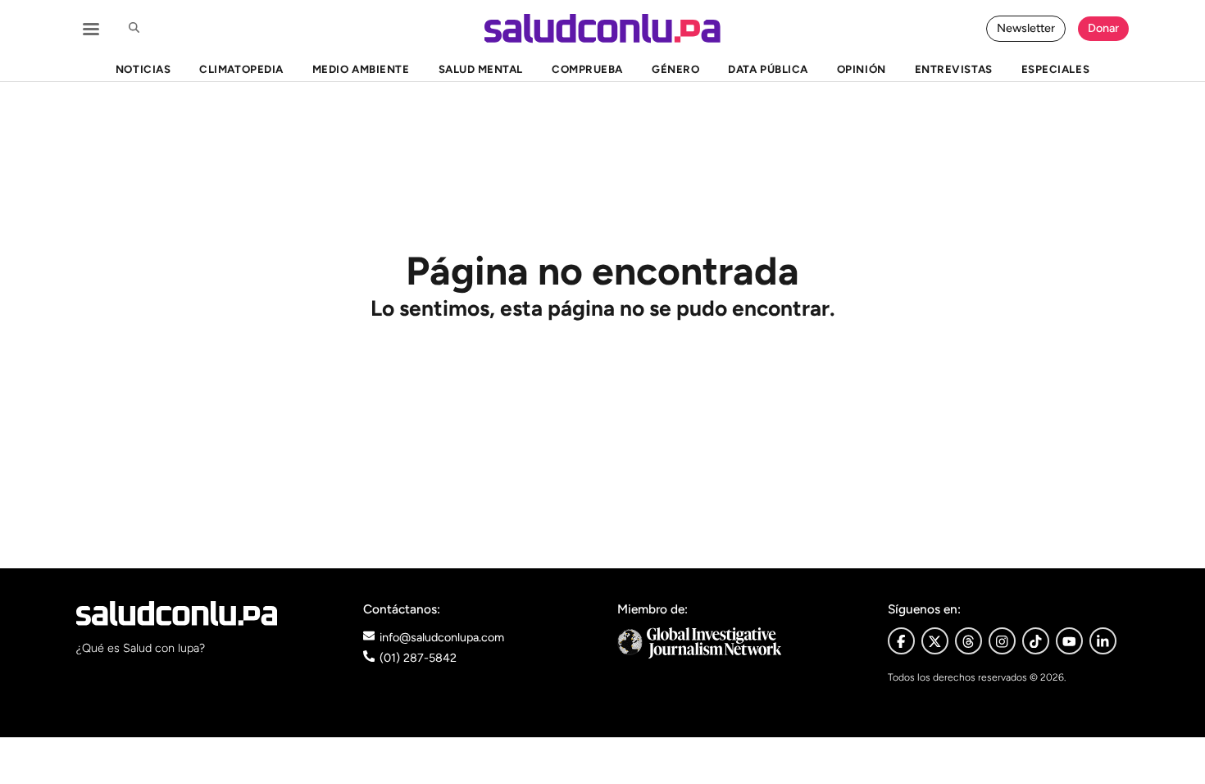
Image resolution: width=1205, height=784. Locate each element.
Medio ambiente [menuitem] (360, 68)
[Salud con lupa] (602, 28)
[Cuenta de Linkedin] (1102, 640)
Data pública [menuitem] (767, 68)
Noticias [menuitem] (143, 68)
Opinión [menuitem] (861, 68)
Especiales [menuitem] (1055, 68)
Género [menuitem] (675, 68)
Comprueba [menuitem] (587, 68)
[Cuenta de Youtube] (1069, 640)
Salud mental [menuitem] (481, 68)
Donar (1103, 28)
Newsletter (1026, 28)
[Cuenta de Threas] (968, 640)
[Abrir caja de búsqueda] (133, 28)
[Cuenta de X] (934, 640)
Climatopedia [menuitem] (241, 68)
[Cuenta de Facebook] (738, 642)
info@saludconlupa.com (442, 637)
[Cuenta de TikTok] (1035, 640)
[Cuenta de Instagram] (1002, 640)
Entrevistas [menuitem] (954, 68)
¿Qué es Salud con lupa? (140, 647)
